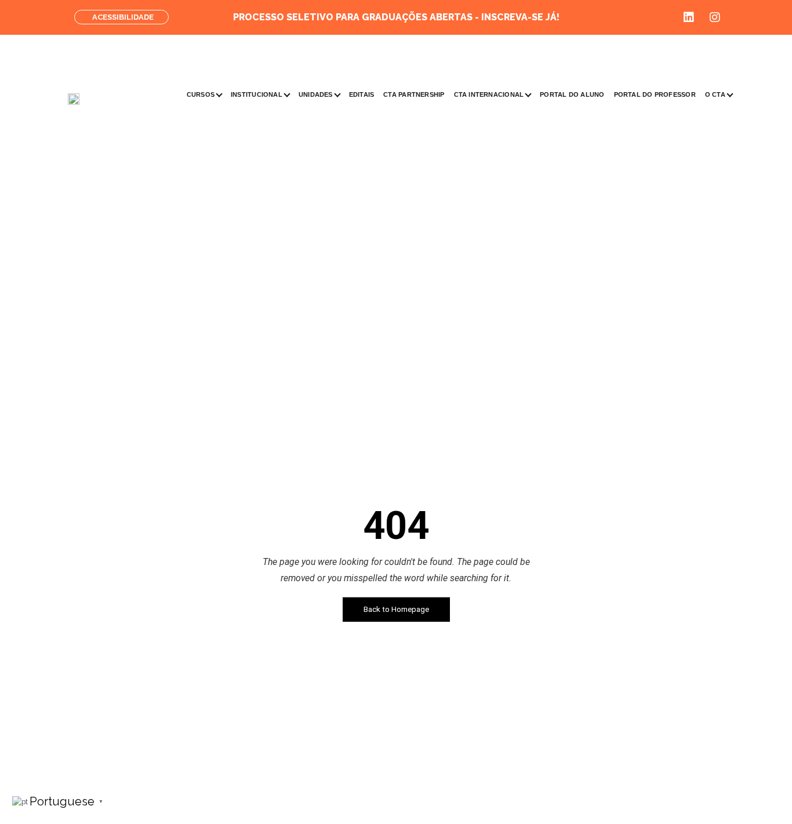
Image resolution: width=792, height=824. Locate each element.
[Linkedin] (688, 17)
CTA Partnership (413, 94)
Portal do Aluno (572, 94)
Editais (362, 94)
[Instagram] (714, 17)
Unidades (316, 94)
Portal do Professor (655, 94)
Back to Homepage (396, 609)
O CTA (715, 94)
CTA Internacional (489, 94)
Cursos (201, 94)
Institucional (256, 94)
